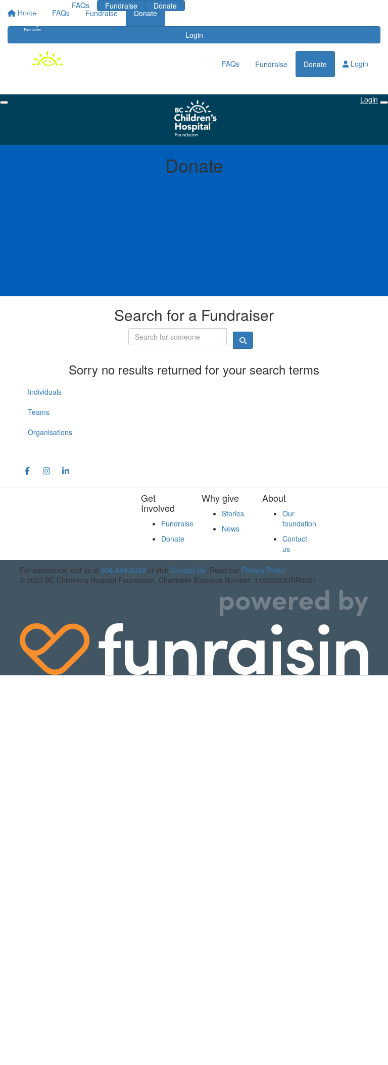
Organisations (50, 432)
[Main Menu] (4, 102)
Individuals (45, 392)
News (230, 528)
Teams (39, 412)
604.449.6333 (123, 570)
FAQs (80, 5)
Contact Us (188, 570)
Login (208, 5)
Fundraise (121, 6)
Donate (165, 6)
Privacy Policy (263, 570)
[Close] (384, 102)
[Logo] (38, 18)
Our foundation (299, 518)
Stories (233, 513)
